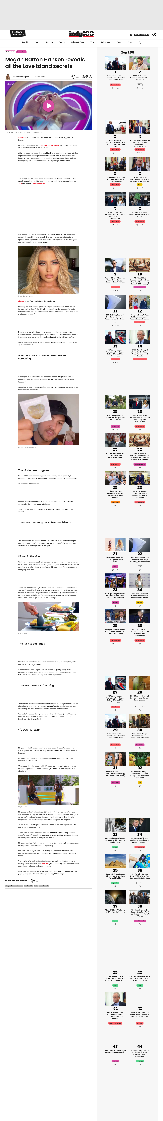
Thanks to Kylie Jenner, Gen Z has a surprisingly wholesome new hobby (115, 774)
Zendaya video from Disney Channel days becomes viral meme (139, 596)
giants (115, 847)
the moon (140, 1061)
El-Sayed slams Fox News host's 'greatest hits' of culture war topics (115, 631)
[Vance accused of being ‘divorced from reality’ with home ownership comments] (139, 999)
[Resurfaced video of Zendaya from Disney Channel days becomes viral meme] (139, 580)
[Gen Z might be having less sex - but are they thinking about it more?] (115, 544)
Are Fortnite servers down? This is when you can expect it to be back (140, 876)
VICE (20, 184)
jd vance (139, 1023)
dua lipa (115, 602)
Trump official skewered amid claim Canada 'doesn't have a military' (115, 280)
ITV (31, 886)
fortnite (139, 883)
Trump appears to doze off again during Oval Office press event (115, 179)
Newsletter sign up (141, 35)
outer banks (139, 745)
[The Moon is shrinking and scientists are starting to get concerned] (139, 1037)
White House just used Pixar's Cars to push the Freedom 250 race (115, 78)
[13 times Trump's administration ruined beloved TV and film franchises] (115, 337)
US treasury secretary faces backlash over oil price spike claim (115, 455)
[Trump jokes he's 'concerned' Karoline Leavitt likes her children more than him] (115, 127)
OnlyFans (45, 863)
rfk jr (139, 184)
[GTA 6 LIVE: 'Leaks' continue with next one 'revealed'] (139, 62)
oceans (139, 985)
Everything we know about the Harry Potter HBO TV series (115, 417)
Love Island (21, 52)
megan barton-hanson (14, 886)
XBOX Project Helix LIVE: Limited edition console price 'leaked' (139, 698)
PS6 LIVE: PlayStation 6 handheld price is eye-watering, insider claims (115, 317)
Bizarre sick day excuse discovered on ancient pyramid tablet (115, 876)
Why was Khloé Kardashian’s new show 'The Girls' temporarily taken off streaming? (139, 281)
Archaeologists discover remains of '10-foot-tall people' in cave (115, 840)
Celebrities (105, 42)
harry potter (115, 426)
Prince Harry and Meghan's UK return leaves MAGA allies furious (115, 494)
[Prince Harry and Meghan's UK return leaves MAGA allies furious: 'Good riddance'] (115, 478)
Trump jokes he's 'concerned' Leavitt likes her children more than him (115, 143)
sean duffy (115, 287)
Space (115, 985)
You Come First (38, 184)
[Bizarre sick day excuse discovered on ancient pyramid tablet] (115, 861)
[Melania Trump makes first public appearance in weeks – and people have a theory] (139, 302)
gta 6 (139, 85)
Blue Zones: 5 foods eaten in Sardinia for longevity (115, 1051)
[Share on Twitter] (86, 76)
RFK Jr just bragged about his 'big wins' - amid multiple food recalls (139, 353)
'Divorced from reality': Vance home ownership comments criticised (139, 1014)
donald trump (115, 149)
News (37, 42)
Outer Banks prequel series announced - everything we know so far (140, 737)
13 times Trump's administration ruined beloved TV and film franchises (115, 353)
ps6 (115, 322)
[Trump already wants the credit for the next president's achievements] (139, 127)
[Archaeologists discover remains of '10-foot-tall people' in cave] (115, 825)
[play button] (48, 105)
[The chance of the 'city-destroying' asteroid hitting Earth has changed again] (115, 963)
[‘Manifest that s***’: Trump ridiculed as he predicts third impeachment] (139, 616)
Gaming (49, 42)
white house (115, 359)
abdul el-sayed (115, 640)
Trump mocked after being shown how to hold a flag (139, 214)
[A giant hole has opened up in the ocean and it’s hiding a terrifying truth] (139, 963)
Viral (92, 42)
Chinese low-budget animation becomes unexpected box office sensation (139, 775)
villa (36, 886)
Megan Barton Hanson (50, 145)
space (115, 921)
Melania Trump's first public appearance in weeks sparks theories (139, 317)
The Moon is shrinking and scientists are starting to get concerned (140, 1053)
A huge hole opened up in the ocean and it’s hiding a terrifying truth (139, 978)
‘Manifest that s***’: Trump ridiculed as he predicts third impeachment (140, 632)
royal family (115, 502)
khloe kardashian (140, 287)
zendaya (139, 602)
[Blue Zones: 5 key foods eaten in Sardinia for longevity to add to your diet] (115, 1037)
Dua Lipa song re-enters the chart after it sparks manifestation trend (115, 596)
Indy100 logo (81, 34)
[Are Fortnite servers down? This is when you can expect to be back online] (139, 861)
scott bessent (115, 464)
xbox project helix (140, 707)
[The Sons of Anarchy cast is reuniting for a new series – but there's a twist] (139, 897)
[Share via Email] (90, 76)
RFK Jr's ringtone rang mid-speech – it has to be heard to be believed (139, 179)
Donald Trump (115, 85)
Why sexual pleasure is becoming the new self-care (115, 560)
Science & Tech (77, 42)
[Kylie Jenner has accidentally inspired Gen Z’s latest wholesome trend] (115, 758)
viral (26, 886)
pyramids (115, 883)
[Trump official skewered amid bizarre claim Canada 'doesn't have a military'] (115, 265)
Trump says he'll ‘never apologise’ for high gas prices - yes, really (139, 840)
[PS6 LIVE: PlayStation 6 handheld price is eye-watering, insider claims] (115, 302)
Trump (62, 42)
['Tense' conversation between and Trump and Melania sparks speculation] (115, 199)
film (140, 782)
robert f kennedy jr (140, 359)
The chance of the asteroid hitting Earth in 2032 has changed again (115, 978)
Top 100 (25, 42)
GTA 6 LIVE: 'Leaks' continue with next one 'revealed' (139, 78)
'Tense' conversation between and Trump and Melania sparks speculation (115, 215)
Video (119, 42)
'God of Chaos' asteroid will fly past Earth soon (115, 911)
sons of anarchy (140, 921)
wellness (115, 1061)
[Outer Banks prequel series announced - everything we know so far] (139, 720)
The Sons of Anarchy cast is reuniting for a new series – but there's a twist (140, 913)
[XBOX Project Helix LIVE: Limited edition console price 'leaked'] (139, 683)
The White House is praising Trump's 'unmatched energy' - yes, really (140, 494)
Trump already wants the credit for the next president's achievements (139, 143)
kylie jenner (115, 782)
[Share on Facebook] (83, 76)
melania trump (139, 322)
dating (115, 566)
